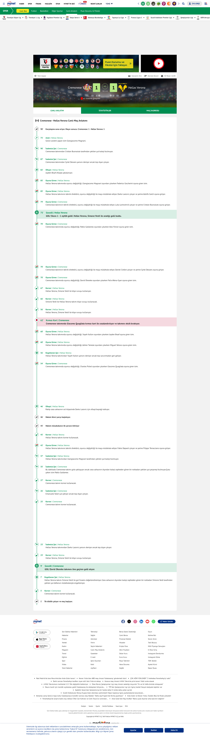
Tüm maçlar (42, 76)
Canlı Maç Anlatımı (98, 650)
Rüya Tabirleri (124, 661)
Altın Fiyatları (124, 650)
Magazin (65, 650)
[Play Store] (41, 632)
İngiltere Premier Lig (54, 17)
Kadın (64, 646)
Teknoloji (94, 632)
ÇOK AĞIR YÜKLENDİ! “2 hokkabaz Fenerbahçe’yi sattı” (150, 678)
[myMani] (82, 3)
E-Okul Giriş (152, 650)
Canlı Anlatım (71, 11)
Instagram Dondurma (156, 653)
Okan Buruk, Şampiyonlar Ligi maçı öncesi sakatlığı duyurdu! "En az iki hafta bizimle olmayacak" (127, 684)
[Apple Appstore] (41, 639)
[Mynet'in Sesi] (174, 4)
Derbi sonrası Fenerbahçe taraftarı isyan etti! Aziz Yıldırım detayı (77, 681)
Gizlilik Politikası (107, 706)
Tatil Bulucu (152, 642)
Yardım (91, 706)
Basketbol (44, 11)
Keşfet (121, 668)
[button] (4, 4)
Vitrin (93, 642)
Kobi (92, 664)
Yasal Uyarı (119, 706)
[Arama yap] (183, 4)
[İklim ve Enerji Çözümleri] (158, 4)
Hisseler (122, 642)
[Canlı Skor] (143, 4)
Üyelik (98, 706)
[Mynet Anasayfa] (11, 3)
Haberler (65, 635)
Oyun (150, 632)
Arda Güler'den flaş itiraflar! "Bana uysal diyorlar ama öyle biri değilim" (138, 699)
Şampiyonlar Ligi (186, 17)
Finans (64, 639)
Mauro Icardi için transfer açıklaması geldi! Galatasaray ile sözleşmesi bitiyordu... (75, 687)
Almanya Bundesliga (95, 17)
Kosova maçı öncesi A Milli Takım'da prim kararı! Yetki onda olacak (129, 681)
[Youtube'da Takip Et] (147, 621)
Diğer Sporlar (57, 11)
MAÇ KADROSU (153, 110)
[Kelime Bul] (148, 4)
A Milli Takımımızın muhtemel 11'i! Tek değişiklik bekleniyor (66, 684)
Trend (64, 653)
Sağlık (93, 635)
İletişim (83, 706)
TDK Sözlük (152, 661)
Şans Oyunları (96, 661)
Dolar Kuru (123, 653)
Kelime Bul (152, 635)
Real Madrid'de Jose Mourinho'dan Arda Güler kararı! (55, 678)
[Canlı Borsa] (153, 4)
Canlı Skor (23, 11)
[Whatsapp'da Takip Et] (153, 621)
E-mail (93, 657)
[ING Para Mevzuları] (169, 4)
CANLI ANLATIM (57, 110)
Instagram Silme (154, 657)
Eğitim (64, 657)
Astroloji (94, 639)
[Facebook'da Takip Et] (123, 621)
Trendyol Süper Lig (14, 17)
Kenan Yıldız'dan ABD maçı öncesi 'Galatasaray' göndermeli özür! (103, 678)
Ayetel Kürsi (152, 664)
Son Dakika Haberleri (70, 632)
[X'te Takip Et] (129, 621)
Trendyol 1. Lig (34, 17)
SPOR (5, 10)
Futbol (34, 11)
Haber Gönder (168, 621)
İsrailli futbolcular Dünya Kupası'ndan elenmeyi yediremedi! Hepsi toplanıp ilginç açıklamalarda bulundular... (103, 693)
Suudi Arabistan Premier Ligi (161, 17)
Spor (63, 661)
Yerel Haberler (67, 668)
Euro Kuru (123, 657)
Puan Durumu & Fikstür (90, 11)
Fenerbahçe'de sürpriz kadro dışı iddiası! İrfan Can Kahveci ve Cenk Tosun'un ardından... (75, 699)
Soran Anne (152, 639)
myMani (93, 668)
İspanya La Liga (118, 17)
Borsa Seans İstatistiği (127, 632)
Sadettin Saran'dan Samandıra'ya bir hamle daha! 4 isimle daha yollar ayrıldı (103, 690)
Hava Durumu (124, 664)
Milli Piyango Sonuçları (156, 646)
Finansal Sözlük (125, 639)
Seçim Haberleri (96, 646)
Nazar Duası (152, 668)
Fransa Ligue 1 (136, 17)
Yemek (64, 642)
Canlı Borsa (123, 635)
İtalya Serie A (74, 17)
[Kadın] (163, 4)
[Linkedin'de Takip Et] (141, 621)
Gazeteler (94, 653)
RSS (126, 706)
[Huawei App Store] (41, 646)
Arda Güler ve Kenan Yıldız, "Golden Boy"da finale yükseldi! (149, 696)
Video (64, 664)
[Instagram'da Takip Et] (135, 621)
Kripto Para (123, 646)
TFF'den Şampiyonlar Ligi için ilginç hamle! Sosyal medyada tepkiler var (135, 687)
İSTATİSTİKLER (105, 110)
